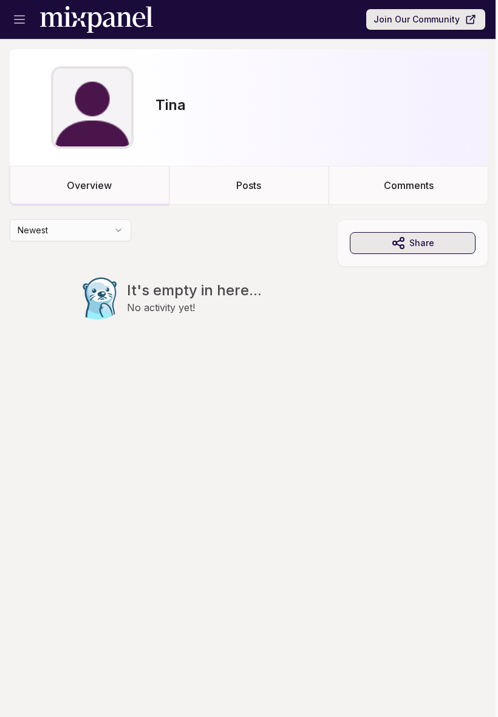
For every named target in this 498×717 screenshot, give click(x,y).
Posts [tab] (248, 185)
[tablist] (249, 185)
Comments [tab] (409, 185)
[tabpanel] (249, 294)
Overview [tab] (89, 185)
